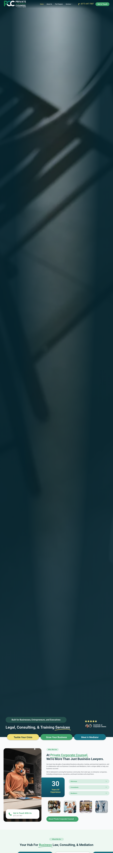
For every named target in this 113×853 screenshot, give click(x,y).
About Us (49, 4)
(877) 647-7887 (87, 4)
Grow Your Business (56, 737)
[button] (89, 781)
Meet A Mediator (90, 737)
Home (42, 4)
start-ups (87, 772)
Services (68, 4)
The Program (59, 4)
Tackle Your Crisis (23, 737)
